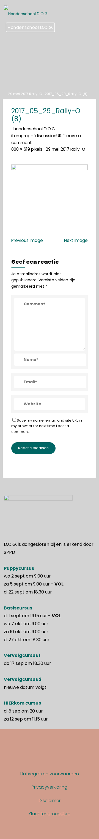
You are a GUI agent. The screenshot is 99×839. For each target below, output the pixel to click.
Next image (76, 240)
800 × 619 (21, 149)
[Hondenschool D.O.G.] (26, 11)
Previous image (27, 240)
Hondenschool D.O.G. (30, 27)
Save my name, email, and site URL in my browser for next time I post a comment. (46, 426)
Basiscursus (18, 608)
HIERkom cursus (22, 703)
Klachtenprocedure (49, 814)
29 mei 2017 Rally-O (25, 93)
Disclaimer (50, 800)
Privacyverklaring (49, 787)
